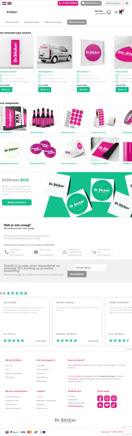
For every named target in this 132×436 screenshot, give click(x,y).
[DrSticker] (12, 12)
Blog (7, 369)
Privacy (39, 396)
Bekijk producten (17, 202)
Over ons (9, 365)
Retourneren (42, 408)
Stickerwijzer (42, 381)
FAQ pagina (10, 377)
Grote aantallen (43, 369)
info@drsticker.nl (92, 3)
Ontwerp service (12, 400)
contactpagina (73, 379)
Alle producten (12, 22)
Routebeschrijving (75, 406)
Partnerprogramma (12, 396)
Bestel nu (45, 89)
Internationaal (42, 377)
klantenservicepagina (83, 376)
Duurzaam (41, 373)
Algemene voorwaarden (46, 400)
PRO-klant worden (76, 22)
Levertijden (41, 365)
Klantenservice (11, 404)
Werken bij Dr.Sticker (13, 373)
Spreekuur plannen (13, 408)
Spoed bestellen (31, 22)
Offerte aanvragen (53, 22)
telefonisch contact (80, 365)
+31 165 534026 (69, 3)
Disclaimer (41, 404)
